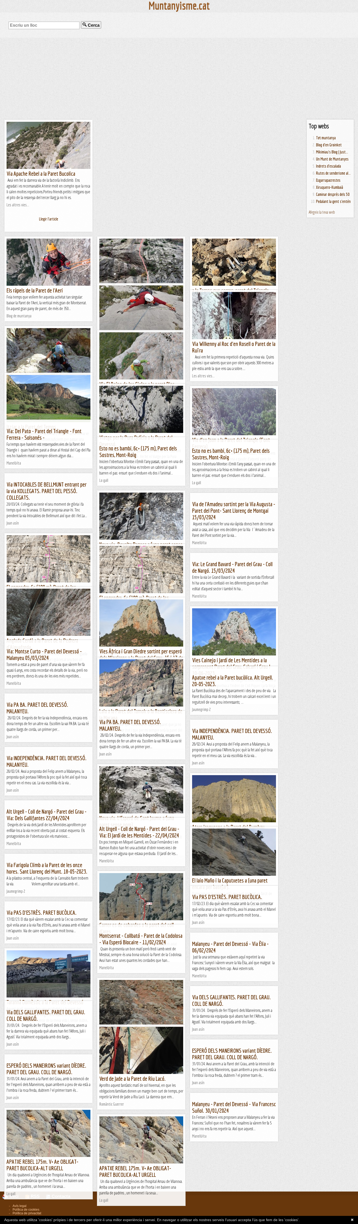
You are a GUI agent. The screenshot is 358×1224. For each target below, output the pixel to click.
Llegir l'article (48, 219)
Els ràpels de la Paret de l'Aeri (35, 290)
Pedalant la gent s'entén (333, 201)
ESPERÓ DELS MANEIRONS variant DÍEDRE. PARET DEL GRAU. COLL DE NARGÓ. (232, 1053)
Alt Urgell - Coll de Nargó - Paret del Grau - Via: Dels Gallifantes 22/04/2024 (46, 814)
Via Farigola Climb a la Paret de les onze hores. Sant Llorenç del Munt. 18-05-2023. (47, 868)
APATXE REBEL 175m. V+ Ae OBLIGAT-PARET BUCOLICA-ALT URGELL (42, 1164)
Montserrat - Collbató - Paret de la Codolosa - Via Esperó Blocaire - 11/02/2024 (140, 938)
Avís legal (19, 1206)
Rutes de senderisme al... (333, 173)
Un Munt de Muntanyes (332, 159)
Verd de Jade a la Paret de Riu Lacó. (132, 1078)
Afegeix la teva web (322, 212)
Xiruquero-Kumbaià (329, 187)
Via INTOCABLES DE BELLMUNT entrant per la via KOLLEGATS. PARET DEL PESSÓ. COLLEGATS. (46, 491)
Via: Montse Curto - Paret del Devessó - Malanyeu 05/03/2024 (44, 654)
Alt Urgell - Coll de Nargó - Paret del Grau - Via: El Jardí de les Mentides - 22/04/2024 (139, 832)
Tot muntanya (326, 137)
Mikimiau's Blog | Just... (332, 152)
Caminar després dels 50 (333, 194)
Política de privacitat (27, 1213)
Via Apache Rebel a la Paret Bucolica (41, 173)
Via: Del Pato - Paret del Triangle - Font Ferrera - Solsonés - (44, 434)
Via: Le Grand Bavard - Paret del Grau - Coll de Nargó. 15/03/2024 (232, 567)
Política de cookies (26, 1209)
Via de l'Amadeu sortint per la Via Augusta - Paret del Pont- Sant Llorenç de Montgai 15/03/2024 (233, 510)
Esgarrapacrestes (328, 180)
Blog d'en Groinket (329, 144)
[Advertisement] (179, 78)
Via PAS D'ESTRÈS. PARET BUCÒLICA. (227, 897)
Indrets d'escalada (328, 166)
